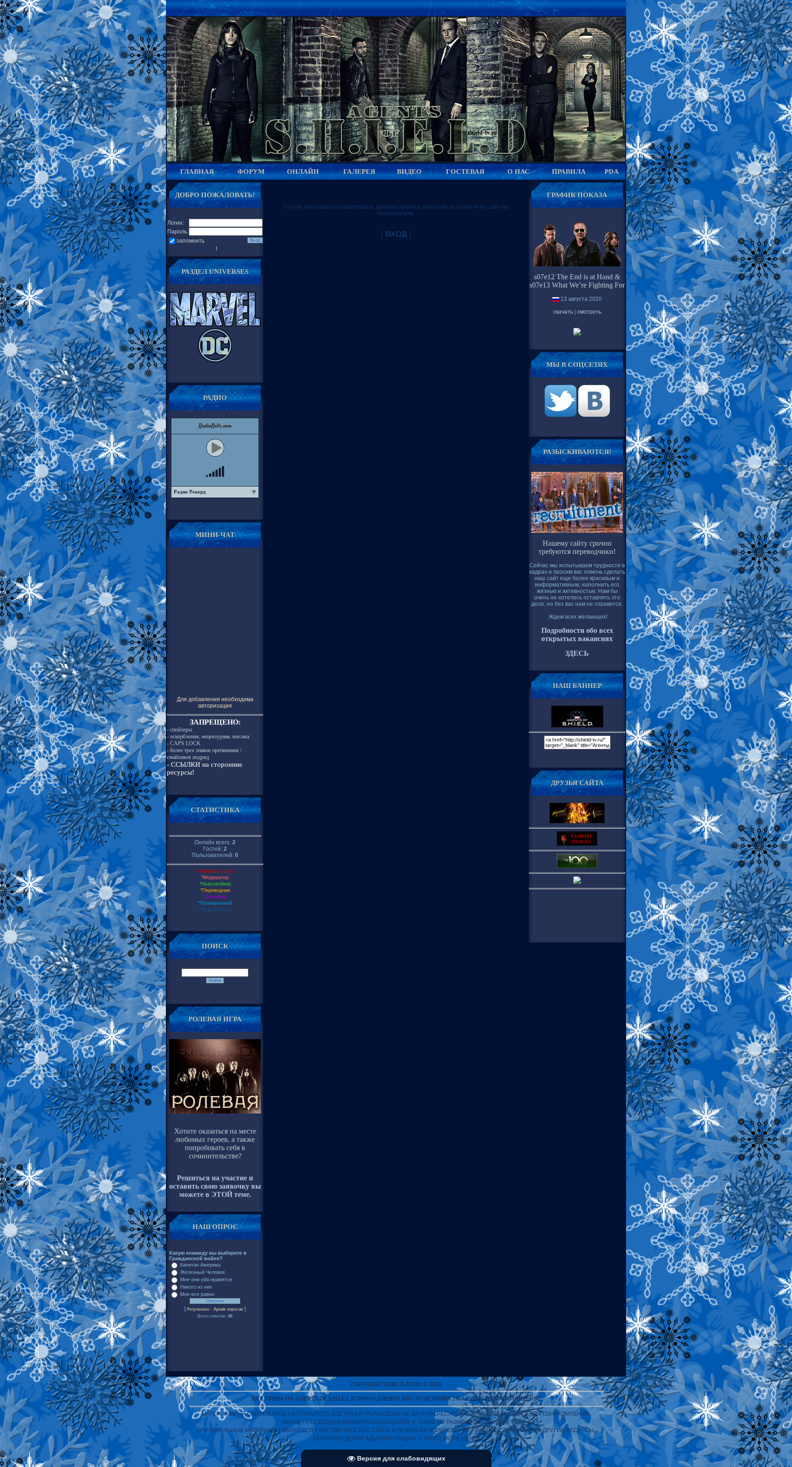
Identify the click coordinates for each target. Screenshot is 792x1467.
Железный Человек (202, 1272)
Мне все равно (197, 1294)
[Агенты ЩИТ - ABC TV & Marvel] (561, 415)
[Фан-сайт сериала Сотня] (577, 866)
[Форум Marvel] (215, 324)
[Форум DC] (215, 361)
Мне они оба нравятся (206, 1279)
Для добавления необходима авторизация (215, 702)
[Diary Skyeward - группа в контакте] (577, 821)
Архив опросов (228, 1309)
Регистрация (230, 248)
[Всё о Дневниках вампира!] (577, 844)
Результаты (198, 1309)
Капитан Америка (200, 1265)
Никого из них (196, 1287)
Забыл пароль (200, 248)
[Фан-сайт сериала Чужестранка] (577, 882)
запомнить (190, 241)
